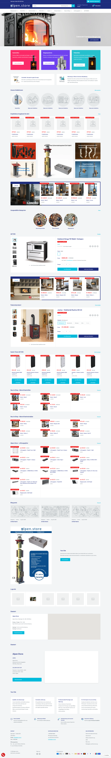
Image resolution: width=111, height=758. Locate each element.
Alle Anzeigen (97, 352)
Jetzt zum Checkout (88, 269)
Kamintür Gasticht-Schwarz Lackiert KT (93, 373)
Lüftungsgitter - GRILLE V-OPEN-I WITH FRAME (88, 460)
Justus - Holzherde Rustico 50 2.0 (69, 310)
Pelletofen (41, 10)
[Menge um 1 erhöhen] (69, 264)
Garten (49, 10)
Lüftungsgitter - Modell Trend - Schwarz (58, 450)
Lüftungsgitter (77, 10)
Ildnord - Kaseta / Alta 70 (85, 433)
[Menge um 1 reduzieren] (63, 264)
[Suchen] (73, 5)
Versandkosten (69, 260)
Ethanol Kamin (57, 10)
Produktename (15, 134)
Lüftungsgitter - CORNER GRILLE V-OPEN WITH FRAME (59, 471)
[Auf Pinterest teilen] (93, 246)
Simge (58, 244)
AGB (87, 739)
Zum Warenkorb (67, 269)
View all (16, 185)
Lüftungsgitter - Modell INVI (56, 481)
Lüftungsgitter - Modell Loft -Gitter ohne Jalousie (88, 471)
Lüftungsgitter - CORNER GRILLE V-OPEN (29, 470)
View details (98, 305)
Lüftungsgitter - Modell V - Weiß (87, 450)
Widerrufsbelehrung (90, 737)
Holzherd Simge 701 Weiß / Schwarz (70, 239)
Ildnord (42, 202)
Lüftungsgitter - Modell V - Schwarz (27, 459)
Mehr (99, 114)
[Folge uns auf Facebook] (37, 754)
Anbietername (15, 136)
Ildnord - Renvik (53, 406)
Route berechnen (18, 632)
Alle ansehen (98, 90)
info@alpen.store (17, 737)
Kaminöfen (22, 10)
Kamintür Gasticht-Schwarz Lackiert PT (33, 373)
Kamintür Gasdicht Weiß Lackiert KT (62, 373)
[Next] (100, 127)
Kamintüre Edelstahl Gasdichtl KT (46, 373)
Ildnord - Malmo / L (90, 295)
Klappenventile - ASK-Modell (26, 492)
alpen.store (14, 375)
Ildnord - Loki (74, 200)
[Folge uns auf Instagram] (40, 754)
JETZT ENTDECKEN (16, 31)
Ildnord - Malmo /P (54, 433)
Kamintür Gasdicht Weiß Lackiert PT (17, 373)
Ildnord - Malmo (44, 295)
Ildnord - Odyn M (59, 200)
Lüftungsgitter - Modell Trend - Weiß (28, 450)
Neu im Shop (67, 10)
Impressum (88, 735)
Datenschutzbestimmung (91, 733)
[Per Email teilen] (97, 246)
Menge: (59, 264)
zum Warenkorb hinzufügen (18, 381)
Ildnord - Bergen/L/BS (61, 295)
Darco (21, 452)
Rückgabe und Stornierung (92, 743)
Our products (65, 559)
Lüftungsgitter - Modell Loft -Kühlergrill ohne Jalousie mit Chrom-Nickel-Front (28, 482)
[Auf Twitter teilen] (95, 246)
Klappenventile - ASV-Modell (86, 481)
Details (99, 234)
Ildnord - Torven (89, 200)
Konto (78, 6)
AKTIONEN (86, 10)
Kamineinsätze (32, 10)
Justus (59, 315)
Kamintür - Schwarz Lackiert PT (78, 373)
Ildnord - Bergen (74, 295)
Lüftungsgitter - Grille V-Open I (56, 459)
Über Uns (88, 741)
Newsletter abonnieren (94, 1)
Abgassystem (14, 10)
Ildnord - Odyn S (44, 200)
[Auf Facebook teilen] (90, 246)
